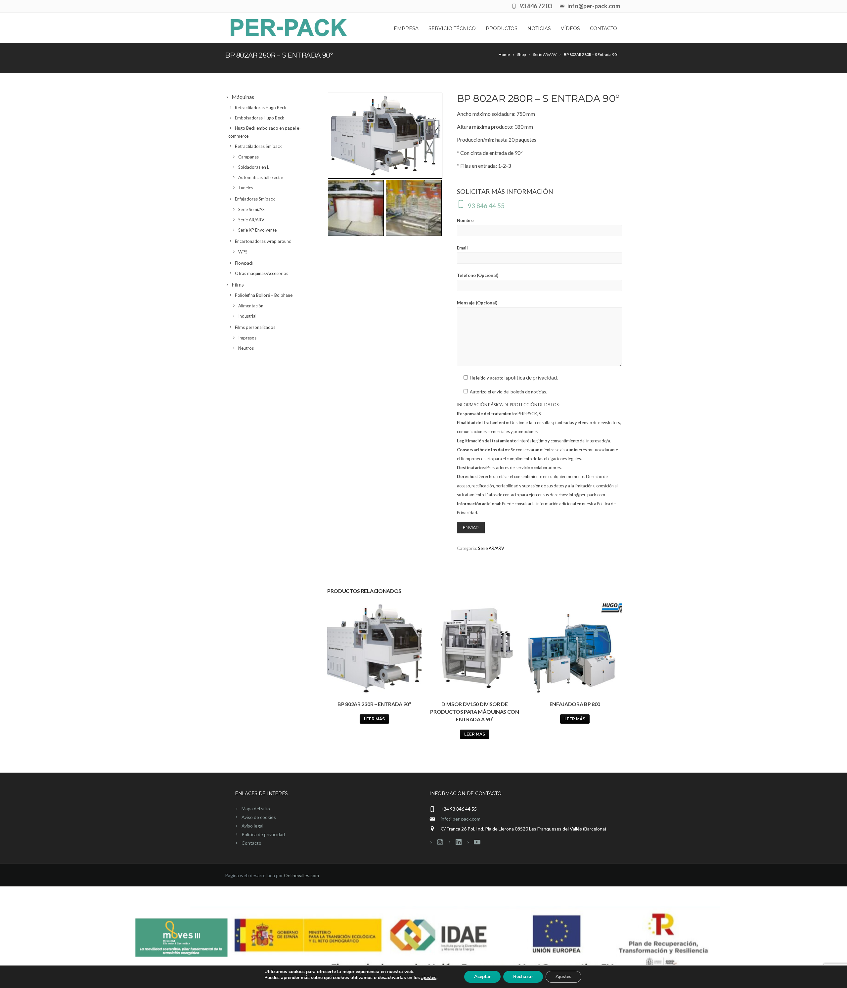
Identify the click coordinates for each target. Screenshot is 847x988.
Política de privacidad (263, 834)
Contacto (603, 28)
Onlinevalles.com (301, 875)
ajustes (428, 978)
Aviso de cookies (259, 817)
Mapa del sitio (256, 808)
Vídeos (570, 28)
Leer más (374, 718)
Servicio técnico (452, 28)
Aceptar (482, 976)
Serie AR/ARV (491, 548)
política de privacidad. (533, 377)
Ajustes (563, 976)
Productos (501, 28)
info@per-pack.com (460, 819)
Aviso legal (252, 826)
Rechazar (523, 976)
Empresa (406, 28)
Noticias (539, 28)
